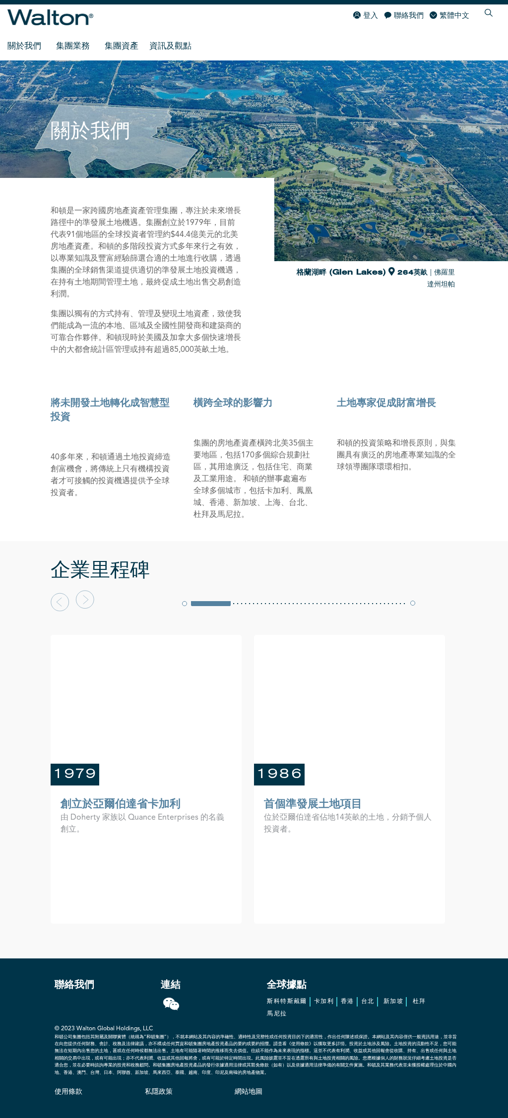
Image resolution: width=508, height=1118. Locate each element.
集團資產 (121, 46)
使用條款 (68, 1091)
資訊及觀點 (170, 46)
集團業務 (73, 46)
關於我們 (24, 46)
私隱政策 (159, 1091)
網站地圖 (248, 1091)
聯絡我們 (409, 16)
